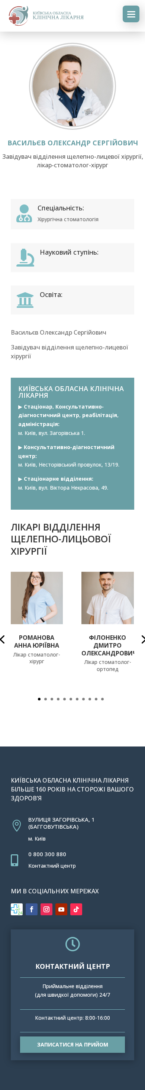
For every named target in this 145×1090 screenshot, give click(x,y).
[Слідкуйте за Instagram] (46, 909)
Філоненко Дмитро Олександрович (109, 645)
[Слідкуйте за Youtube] (61, 909)
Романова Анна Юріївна (36, 641)
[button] (39, 699)
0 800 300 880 (47, 854)
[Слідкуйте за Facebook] (32, 909)
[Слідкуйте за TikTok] (76, 909)
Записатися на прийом (72, 1044)
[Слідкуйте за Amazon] (17, 909)
